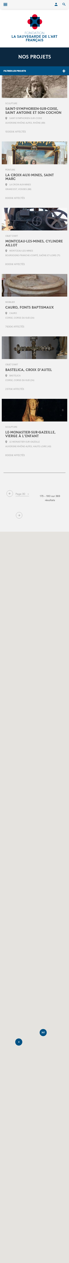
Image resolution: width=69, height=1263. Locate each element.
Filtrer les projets (15, 71)
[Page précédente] (10, 493)
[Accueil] (34, 28)
